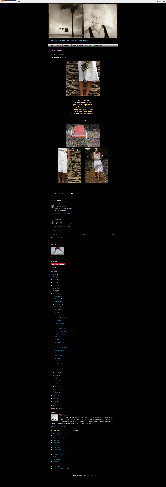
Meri (56, 204)
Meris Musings (57, 445)
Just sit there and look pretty (62, 326)
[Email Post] (71, 193)
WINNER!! (57, 312)
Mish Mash (67, 45)
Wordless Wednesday (60, 307)
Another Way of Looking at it (61, 433)
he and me (57, 345)
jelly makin (57, 366)
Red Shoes (56, 457)
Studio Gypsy (56, 466)
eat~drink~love (58, 342)
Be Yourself (56, 435)
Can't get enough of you (61, 350)
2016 (54, 277)
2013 (54, 285)
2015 (54, 280)
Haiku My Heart (58, 361)
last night (56, 339)
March (57, 386)
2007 (54, 401)
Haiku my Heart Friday (60, 318)
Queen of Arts (57, 452)
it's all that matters (59, 364)
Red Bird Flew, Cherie (59, 454)
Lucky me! (57, 353)
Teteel (56, 219)
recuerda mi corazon (58, 471)
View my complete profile (58, 426)
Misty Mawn (56, 447)
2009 (54, 395)
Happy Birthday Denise (60, 331)
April (56, 384)
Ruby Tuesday (58, 337)
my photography (78, 45)
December (58, 296)
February (57, 389)
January (57, 392)
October (57, 301)
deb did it (64, 415)
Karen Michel (56, 442)
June (56, 378)
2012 (54, 288)
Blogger (90, 475)
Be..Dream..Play (57, 438)
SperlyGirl (55, 461)
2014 (54, 282)
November (58, 299)
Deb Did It (88, 45)
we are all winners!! (59, 315)
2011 (54, 291)
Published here (98, 45)
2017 (54, 274)
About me (58, 45)
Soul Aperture (56, 459)
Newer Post (54, 234)
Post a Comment (57, 230)
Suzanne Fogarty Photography (61, 468)
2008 (54, 398)
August (57, 372)
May (56, 381)
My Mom (57, 358)
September (58, 304)
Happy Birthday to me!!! (61, 347)
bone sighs (58, 195)
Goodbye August (59, 369)
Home (51, 45)
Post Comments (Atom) (64, 238)
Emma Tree (56, 440)
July (56, 375)
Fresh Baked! (58, 309)
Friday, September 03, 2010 (62, 213)
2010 (54, 294)
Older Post (112, 234)
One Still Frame (57, 449)
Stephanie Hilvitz (57, 464)
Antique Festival (58, 320)
